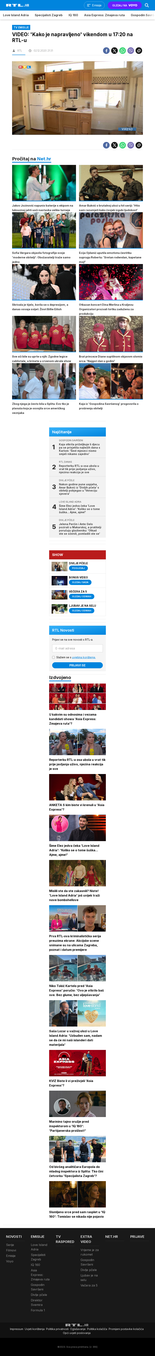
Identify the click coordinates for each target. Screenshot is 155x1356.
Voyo (9, 1261)
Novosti (14, 1237)
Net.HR (111, 1237)
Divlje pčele (39, 1295)
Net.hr (44, 159)
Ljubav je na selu (89, 1277)
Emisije (11, 1256)
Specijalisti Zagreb (49, 15)
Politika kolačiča (97, 1329)
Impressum (16, 1329)
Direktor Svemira (37, 1302)
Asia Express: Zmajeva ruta (104, 15)
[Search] (147, 5)
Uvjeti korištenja (35, 1329)
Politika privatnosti (57, 1329)
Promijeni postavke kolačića (126, 1329)
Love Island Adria (16, 15)
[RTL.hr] (17, 5)
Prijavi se (77, 665)
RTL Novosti (63, 630)
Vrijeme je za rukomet (90, 1252)
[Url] (139, 50)
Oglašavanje (78, 1329)
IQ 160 (73, 15)
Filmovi (11, 1250)
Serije (10, 1245)
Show (57, 555)
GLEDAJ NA (119, 5)
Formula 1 (38, 1310)
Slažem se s (76, 657)
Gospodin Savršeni (37, 1287)
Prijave (137, 1237)
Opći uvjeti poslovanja (77, 1333)
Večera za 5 (89, 1285)
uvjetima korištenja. (84, 657)
